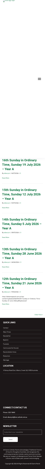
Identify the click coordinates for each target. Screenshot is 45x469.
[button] (4, 421)
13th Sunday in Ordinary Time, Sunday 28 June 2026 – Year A (22, 253)
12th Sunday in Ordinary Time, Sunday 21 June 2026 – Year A (22, 283)
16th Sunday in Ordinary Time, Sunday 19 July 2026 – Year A (21, 164)
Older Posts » (38, 315)
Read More (5, 178)
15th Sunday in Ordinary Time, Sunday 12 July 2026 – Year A (21, 194)
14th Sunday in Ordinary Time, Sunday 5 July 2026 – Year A (21, 224)
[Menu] (39, 79)
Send (10, 439)
